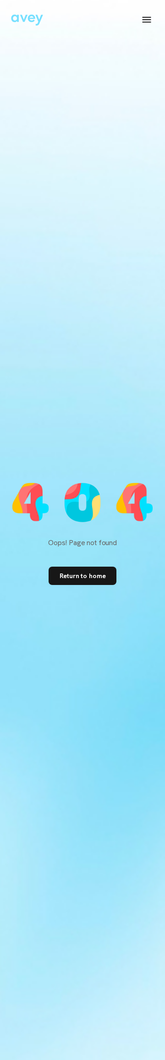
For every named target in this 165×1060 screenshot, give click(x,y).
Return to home (83, 576)
